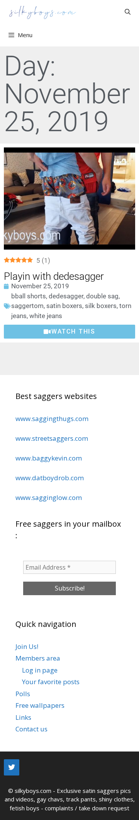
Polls (22, 693)
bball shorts (28, 296)
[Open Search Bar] (127, 11)
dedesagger (66, 296)
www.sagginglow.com (48, 497)
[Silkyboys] (42, 11)
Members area (37, 658)
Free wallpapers (39, 705)
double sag (102, 296)
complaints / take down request (87, 808)
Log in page (40, 670)
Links (23, 717)
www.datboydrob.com (49, 477)
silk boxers (101, 306)
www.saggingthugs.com (51, 418)
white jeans (45, 316)
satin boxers (64, 306)
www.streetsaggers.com (51, 438)
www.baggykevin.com (48, 458)
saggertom (27, 306)
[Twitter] (11, 767)
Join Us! (26, 646)
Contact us (31, 728)
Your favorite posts (51, 681)
